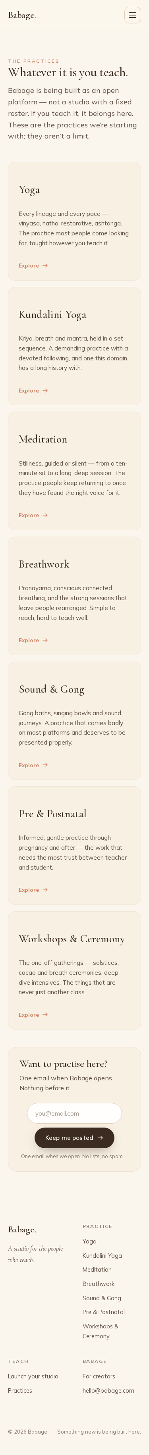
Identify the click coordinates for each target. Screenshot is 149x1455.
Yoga (90, 1241)
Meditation (97, 1269)
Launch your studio (33, 1376)
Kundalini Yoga (102, 1255)
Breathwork (98, 1284)
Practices (20, 1390)
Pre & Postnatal (104, 1312)
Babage (22, 15)
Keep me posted (69, 1137)
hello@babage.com (108, 1390)
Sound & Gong (102, 1298)
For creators (99, 1376)
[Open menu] (132, 15)
